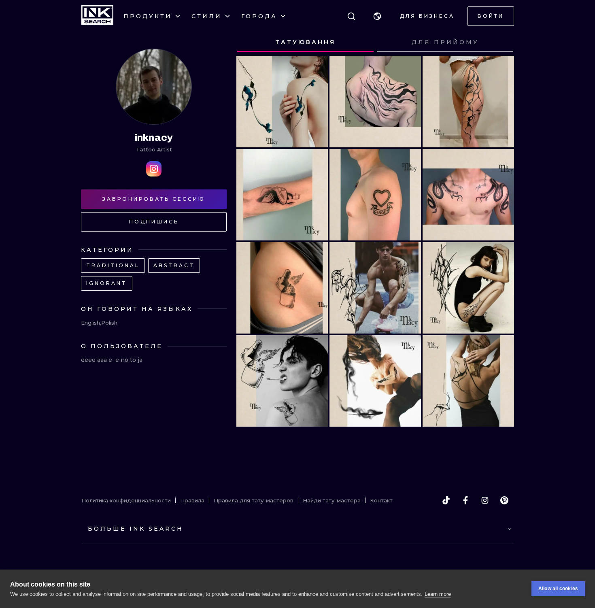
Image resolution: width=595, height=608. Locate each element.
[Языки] (377, 16)
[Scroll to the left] (250, 42)
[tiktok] (446, 500)
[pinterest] (504, 500)
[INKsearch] (97, 16)
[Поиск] (351, 16)
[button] (377, 16)
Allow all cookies (558, 588)
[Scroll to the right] (500, 42)
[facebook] (465, 500)
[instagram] (485, 500)
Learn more (438, 594)
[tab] (305, 42)
